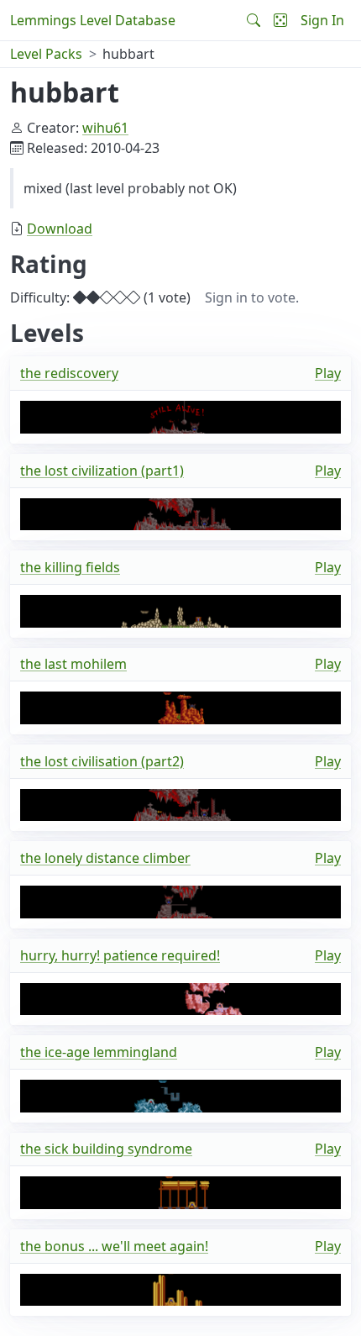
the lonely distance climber (105, 858)
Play (328, 373)
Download (59, 228)
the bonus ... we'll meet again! (114, 1246)
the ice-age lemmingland (98, 1052)
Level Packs (46, 54)
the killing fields (70, 567)
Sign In (322, 20)
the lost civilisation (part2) (102, 761)
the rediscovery (69, 373)
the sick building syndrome (106, 1148)
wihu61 (105, 127)
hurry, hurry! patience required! (120, 955)
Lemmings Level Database (92, 20)
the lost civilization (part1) (102, 470)
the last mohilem (73, 664)
